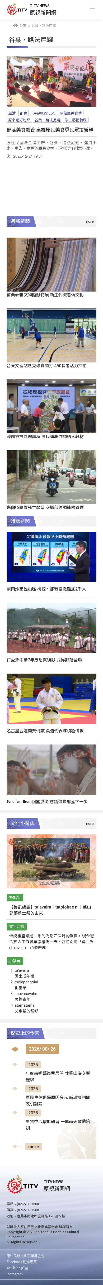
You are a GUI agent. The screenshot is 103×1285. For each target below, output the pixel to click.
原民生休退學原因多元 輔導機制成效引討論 (58, 1100)
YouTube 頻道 (17, 1267)
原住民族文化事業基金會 (25, 1255)
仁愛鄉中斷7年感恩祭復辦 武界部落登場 (44, 659)
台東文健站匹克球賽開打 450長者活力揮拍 (47, 365)
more (33, 1146)
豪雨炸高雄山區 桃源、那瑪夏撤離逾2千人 (46, 588)
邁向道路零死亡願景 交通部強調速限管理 (45, 507)
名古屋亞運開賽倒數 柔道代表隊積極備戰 (45, 730)
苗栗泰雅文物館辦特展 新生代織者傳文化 (45, 294)
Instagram (15, 1273)
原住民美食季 (71, 113)
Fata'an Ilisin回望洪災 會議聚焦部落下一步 (47, 801)
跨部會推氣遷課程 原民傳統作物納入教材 (45, 436)
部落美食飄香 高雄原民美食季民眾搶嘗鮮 (50, 129)
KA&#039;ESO (43, 113)
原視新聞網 (43, 12)
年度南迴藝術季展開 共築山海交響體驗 (58, 1076)
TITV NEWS (40, 6)
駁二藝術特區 (76, 119)
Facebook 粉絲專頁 (22, 1261)
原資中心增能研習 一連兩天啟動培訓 (58, 1124)
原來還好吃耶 (19, 119)
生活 (12, 113)
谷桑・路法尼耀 (47, 119)
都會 (23, 113)
